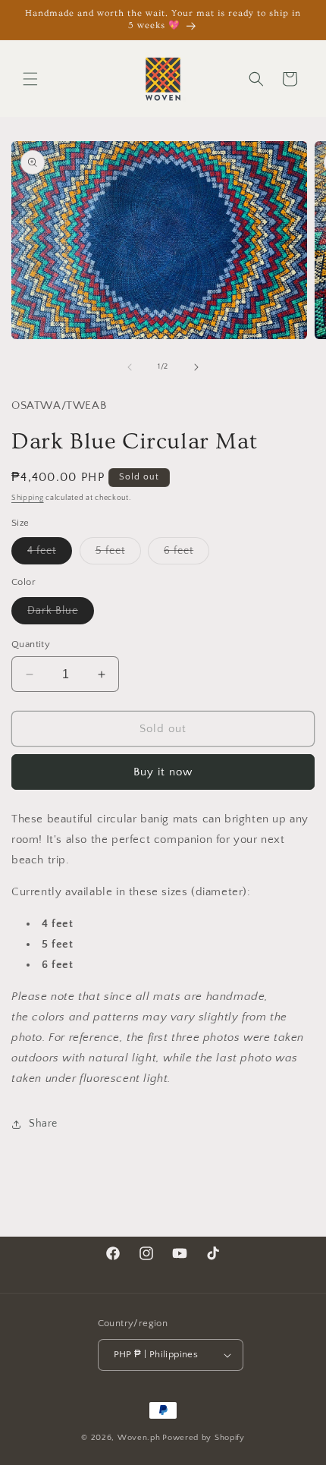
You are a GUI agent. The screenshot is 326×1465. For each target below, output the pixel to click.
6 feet (186, 554)
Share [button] (43, 1124)
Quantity (30, 644)
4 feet (49, 554)
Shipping (27, 498)
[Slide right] (196, 367)
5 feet (118, 554)
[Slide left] (129, 367)
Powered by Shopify (203, 1437)
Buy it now (163, 772)
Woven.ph (139, 1437)
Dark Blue (60, 614)
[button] (30, 79)
